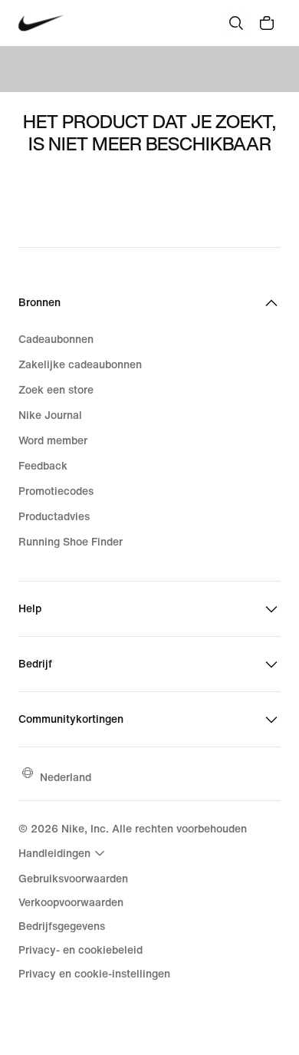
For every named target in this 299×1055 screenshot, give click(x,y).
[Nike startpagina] (41, 23)
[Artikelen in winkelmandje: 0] (267, 23)
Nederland (65, 777)
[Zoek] (236, 23)
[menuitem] (63, 853)
